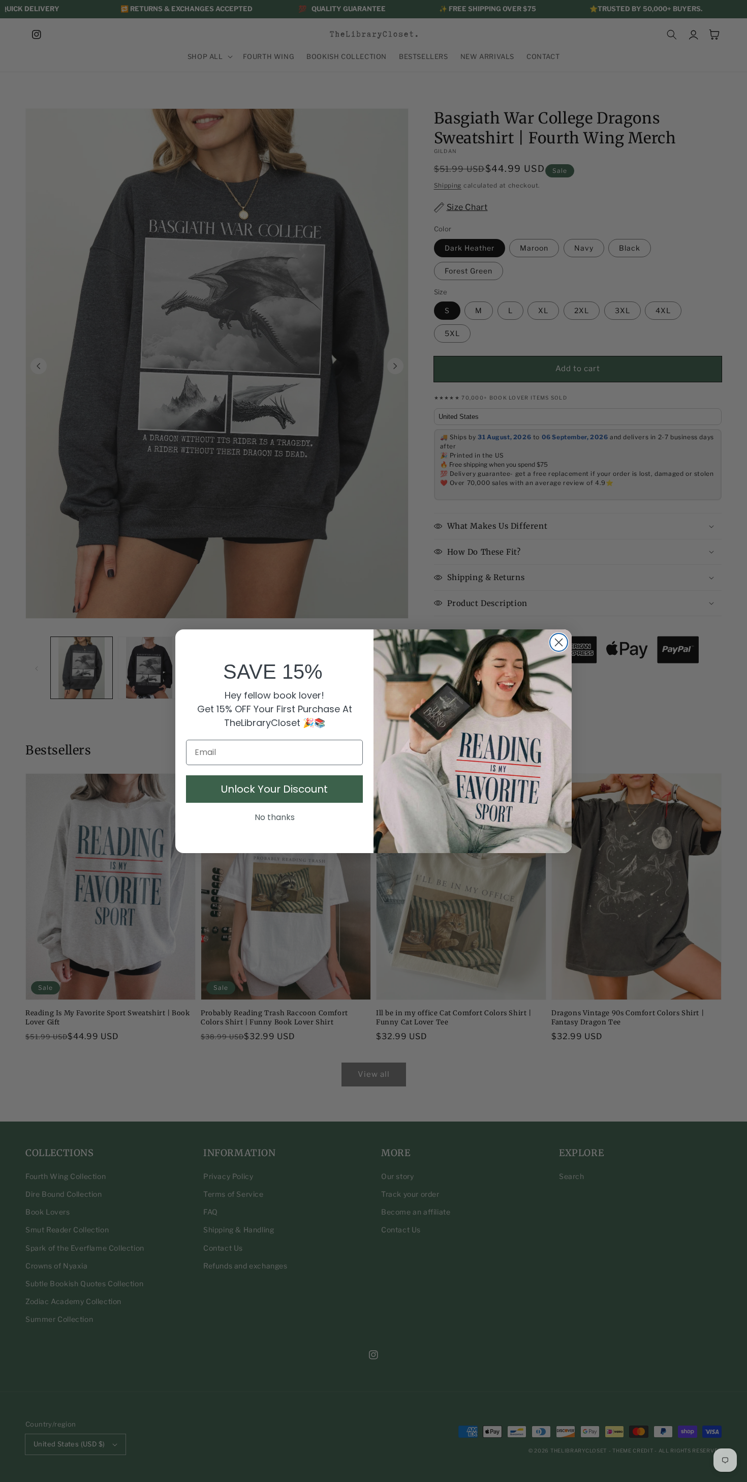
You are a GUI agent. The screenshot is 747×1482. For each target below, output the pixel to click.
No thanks (275, 817)
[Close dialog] (559, 642)
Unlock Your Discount (274, 789)
